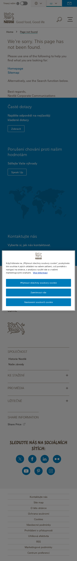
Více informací (40, 272)
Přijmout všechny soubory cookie (38, 282)
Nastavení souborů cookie (38, 302)
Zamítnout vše (38, 292)
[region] (38, 280)
